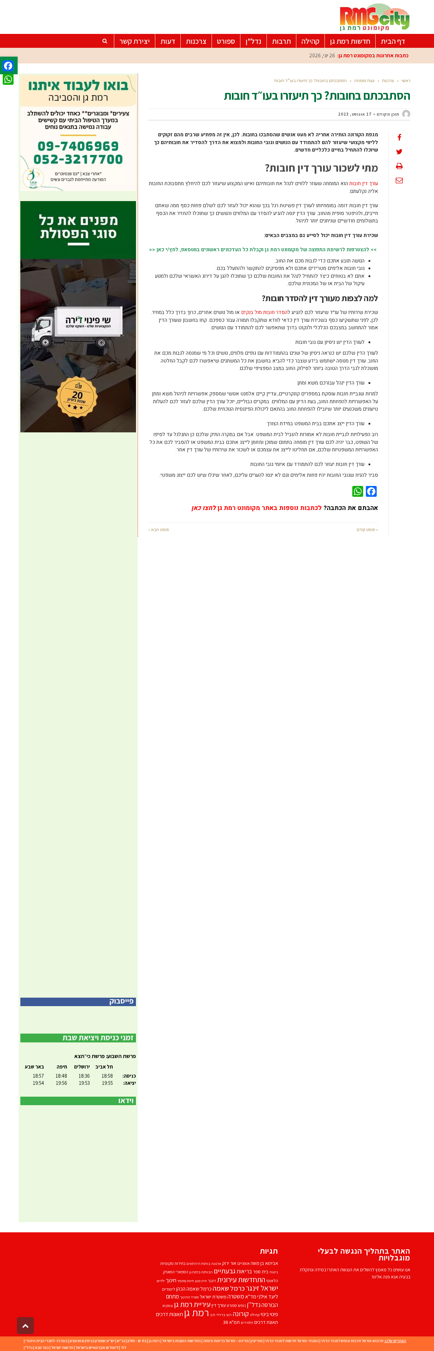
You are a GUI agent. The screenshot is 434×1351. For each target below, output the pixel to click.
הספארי (182, 1272)
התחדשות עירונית (241, 1279)
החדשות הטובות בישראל (181, 1340)
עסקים (167, 1305)
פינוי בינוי (269, 1314)
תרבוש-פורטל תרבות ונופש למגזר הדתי (352, 1340)
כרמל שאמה (229, 1288)
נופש (242, 1305)
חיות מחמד (185, 1280)
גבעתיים (225, 1270)
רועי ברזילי (224, 1314)
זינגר (212, 1281)
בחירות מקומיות (172, 1263)
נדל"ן (28, 1347)
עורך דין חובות (363, 183)
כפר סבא (42, 1347)
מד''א (250, 1296)
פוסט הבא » (158, 529)
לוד (123, 1347)
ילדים (161, 1280)
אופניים (243, 1263)
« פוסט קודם (367, 529)
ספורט (232, 1305)
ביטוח (274, 1272)
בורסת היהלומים (198, 1263)
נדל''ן (253, 1304)
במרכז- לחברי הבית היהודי (46, 1340)
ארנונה (216, 1263)
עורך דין (219, 1305)
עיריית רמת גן (192, 1304)
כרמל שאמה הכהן (194, 1288)
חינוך (171, 1280)
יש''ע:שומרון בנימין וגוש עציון (92, 1340)
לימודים (168, 1289)
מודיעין (257, 1340)
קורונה (241, 1313)
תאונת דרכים (266, 1322)
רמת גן (196, 1312)
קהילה (255, 1314)
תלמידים (247, 1322)
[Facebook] (8, 66)
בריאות (244, 1271)
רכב (212, 1314)
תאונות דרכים (169, 1314)
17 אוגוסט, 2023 (355, 114)
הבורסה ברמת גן (201, 1272)
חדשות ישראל (62, 1347)
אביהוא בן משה (264, 1263)
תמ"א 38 (231, 1322)
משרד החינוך (189, 1297)
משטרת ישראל (213, 1296)
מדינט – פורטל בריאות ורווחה (226, 1340)
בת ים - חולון (136, 1340)
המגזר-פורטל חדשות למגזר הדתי (292, 1340)
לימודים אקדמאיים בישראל (97, 1347)
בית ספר (261, 1271)
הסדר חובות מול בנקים (264, 312)
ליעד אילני (267, 1296)
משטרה (236, 1296)
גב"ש (121, 1340)
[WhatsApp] (8, 79)
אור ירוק (229, 1263)
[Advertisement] (78, 715)
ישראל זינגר (262, 1288)
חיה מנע (201, 1280)
